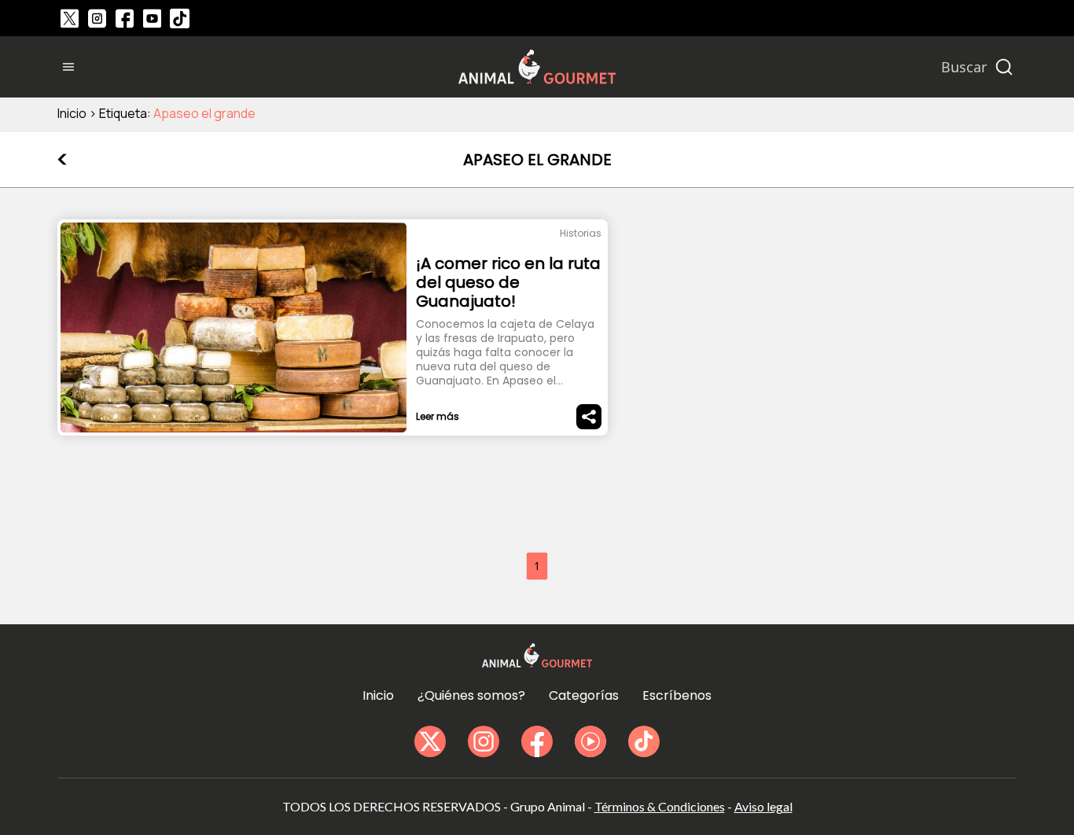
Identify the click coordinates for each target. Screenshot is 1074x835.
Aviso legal (763, 806)
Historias (580, 233)
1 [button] (537, 565)
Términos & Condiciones (659, 806)
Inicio (71, 113)
